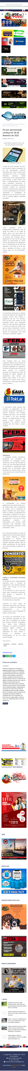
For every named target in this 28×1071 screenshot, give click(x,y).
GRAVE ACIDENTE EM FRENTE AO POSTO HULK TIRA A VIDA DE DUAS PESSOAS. (17, 1014)
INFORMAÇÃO (12, 125)
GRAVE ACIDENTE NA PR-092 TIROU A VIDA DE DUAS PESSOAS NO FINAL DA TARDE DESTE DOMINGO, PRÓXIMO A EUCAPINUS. (17, 1029)
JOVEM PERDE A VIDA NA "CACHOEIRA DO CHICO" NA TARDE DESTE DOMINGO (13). (17, 1037)
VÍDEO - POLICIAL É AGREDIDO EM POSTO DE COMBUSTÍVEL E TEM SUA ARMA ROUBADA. (17, 1021)
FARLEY (14, 1068)
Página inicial (5, 125)
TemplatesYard (14, 1070)
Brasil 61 (8, 641)
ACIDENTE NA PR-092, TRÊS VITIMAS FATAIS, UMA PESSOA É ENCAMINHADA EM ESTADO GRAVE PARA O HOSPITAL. (17, 1006)
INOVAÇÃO (14, 644)
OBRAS (5, 646)
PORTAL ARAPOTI (16, 1066)
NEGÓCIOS (20, 644)
